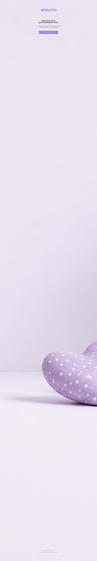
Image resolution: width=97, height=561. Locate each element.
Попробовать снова (48, 32)
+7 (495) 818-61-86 (43, 552)
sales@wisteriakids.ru (53, 552)
